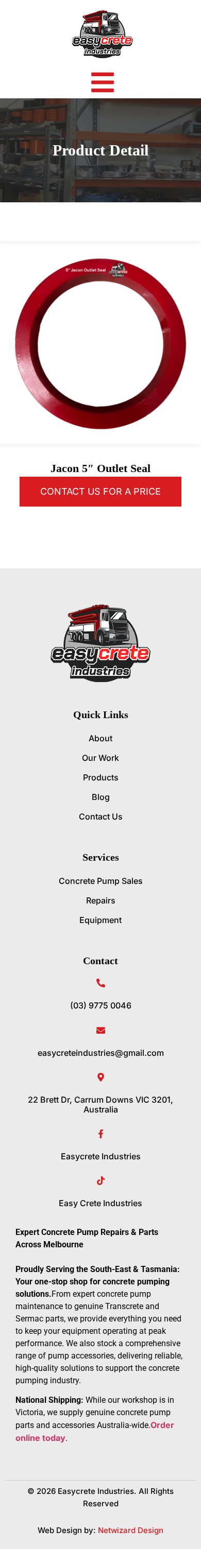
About (100, 738)
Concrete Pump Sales (101, 881)
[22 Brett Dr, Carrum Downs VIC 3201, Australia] (100, 1077)
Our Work (100, 758)
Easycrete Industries (101, 1156)
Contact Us (101, 816)
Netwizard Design (129, 1530)
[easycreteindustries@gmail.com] (100, 1030)
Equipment (100, 920)
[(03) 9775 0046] (100, 983)
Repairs (100, 900)
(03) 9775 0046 (100, 1005)
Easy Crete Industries (100, 1203)
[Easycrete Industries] (100, 1133)
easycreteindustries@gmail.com (101, 1053)
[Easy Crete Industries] (100, 1180)
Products (101, 777)
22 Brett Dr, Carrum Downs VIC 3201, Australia (100, 1104)
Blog (101, 797)
